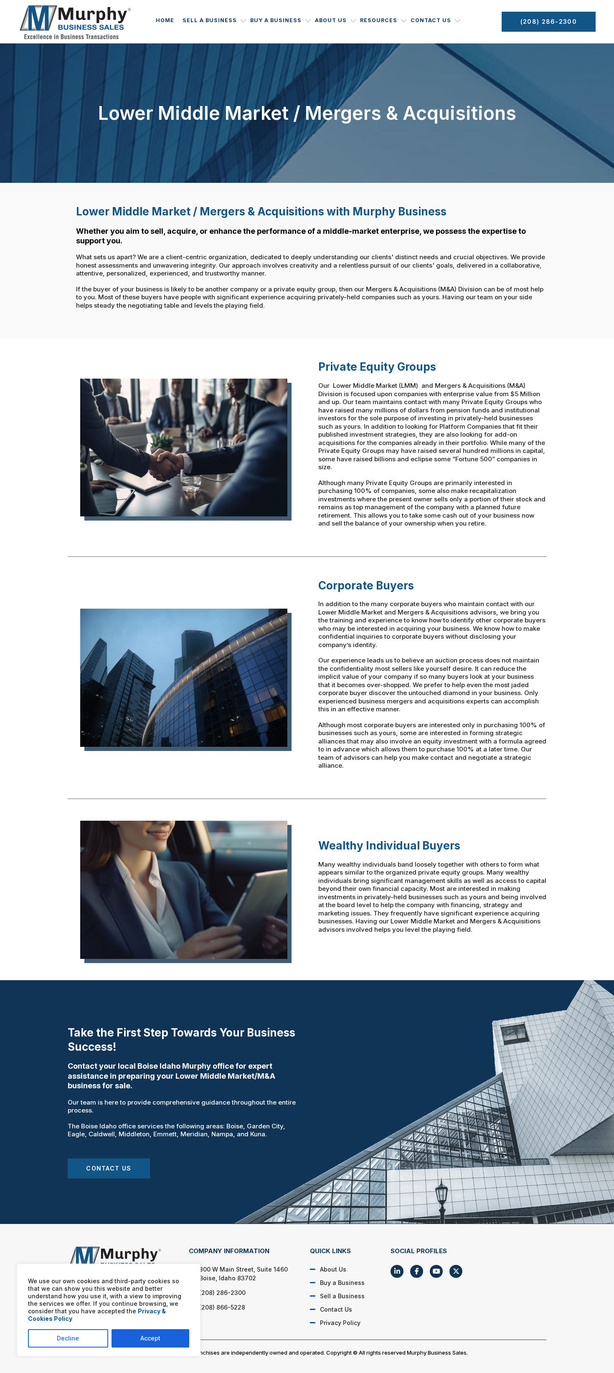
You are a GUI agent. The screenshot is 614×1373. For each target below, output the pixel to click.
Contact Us (431, 20)
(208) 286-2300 (548, 21)
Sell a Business (210, 20)
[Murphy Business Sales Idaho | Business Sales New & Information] (119, 1260)
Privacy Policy (340, 1322)
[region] (108, 1310)
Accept (150, 1338)
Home (165, 20)
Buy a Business (276, 20)
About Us (331, 20)
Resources (378, 20)
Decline (68, 1338)
